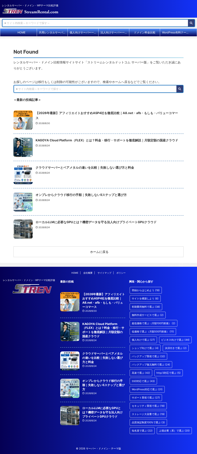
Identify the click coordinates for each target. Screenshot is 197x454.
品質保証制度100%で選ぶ (148, 422)
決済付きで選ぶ (176, 348)
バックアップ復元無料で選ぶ (151, 364)
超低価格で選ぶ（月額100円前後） (153, 323)
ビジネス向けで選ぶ (175, 339)
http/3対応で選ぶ (168, 372)
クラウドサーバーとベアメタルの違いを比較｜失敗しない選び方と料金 (85, 167)
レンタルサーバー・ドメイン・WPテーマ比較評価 (29, 280)
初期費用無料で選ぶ (146, 306)
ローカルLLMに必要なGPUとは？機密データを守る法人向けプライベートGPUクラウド (96, 222)
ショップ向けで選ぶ (145, 348)
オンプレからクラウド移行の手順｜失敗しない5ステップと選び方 (81, 195)
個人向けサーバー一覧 (83, 32)
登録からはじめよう (146, 290)
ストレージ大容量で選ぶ (148, 414)
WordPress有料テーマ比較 (176, 32)
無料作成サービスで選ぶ (148, 314)
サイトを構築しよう (145, 298)
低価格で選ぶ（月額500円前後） (153, 331)
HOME (21, 32)
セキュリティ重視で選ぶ (148, 405)
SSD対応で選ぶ (143, 381)
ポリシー (121, 272)
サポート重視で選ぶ (146, 397)
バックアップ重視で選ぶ (148, 356)
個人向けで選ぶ (143, 339)
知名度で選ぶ (142, 430)
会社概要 (88, 272)
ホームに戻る (99, 252)
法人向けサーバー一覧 (113, 32)
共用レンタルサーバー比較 (53, 32)
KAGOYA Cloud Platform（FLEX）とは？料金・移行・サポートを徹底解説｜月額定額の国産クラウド (107, 140)
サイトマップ (104, 272)
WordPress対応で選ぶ (147, 389)
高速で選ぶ (141, 372)
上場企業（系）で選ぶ (174, 430)
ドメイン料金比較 (144, 32)
